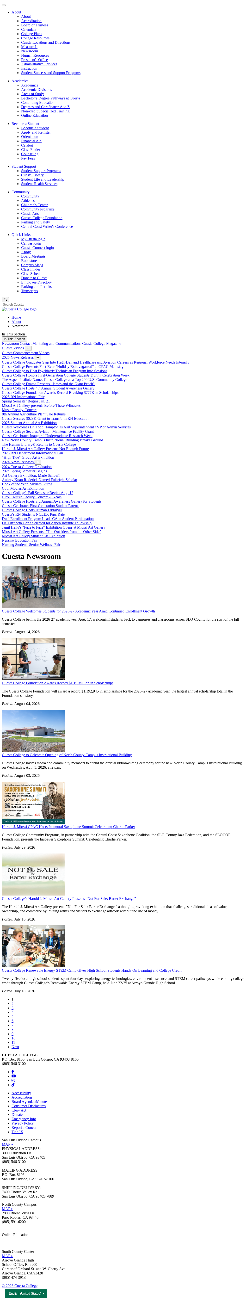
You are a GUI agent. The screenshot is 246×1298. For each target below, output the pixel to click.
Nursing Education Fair (19, 540)
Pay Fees (28, 158)
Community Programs (38, 209)
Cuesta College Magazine (101, 343)
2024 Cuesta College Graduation (27, 467)
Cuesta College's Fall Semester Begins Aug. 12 (37, 493)
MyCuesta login (33, 239)
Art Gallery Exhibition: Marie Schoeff (31, 475)
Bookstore (29, 261)
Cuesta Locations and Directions (45, 42)
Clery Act (19, 1110)
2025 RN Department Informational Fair (32, 453)
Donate (17, 1115)
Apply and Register (36, 132)
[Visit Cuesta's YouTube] (14, 1076)
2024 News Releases (18, 462)
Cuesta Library (32, 175)
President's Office (34, 60)
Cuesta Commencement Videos (25, 353)
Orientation (29, 137)
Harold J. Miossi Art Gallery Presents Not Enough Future (45, 449)
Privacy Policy (23, 1123)
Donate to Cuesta (34, 278)
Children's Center (34, 205)
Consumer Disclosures (29, 1106)
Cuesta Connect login (37, 248)
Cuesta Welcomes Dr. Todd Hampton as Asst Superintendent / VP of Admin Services (66, 427)
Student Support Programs (41, 171)
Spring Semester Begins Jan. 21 (26, 401)
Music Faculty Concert (19, 410)
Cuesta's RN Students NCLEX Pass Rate (33, 514)
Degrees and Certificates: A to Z (45, 107)
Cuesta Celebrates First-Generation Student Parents (40, 506)
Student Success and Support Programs (50, 73)
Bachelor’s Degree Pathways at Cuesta (50, 98)
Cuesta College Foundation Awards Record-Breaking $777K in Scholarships (60, 392)
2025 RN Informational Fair (23, 397)
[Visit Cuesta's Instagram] (13, 1080)
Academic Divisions (36, 89)
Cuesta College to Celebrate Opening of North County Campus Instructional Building (67, 755)
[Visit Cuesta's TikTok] (13, 1085)
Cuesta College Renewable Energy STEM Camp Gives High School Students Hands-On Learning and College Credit (91, 970)
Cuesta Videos (13, 348)
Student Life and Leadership (42, 179)
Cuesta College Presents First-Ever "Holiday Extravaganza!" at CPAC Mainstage (63, 367)
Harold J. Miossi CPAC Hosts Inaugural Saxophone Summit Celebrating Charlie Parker (68, 827)
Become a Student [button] (25, 124)
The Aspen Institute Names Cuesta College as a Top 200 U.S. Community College (64, 379)
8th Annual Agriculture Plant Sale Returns (34, 414)
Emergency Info (24, 1119)
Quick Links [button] (21, 235)
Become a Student (35, 128)
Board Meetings (33, 256)
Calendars (28, 29)
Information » (12, 1239)
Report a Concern (25, 1127)
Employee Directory (36, 282)
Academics (29, 85)
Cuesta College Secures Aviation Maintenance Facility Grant (48, 431)
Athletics (28, 200)
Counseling (29, 154)
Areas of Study (32, 94)
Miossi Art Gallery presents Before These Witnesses (41, 405)
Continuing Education (38, 102)
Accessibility (21, 1093)
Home (16, 317)
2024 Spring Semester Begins (24, 471)
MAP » (7, 1144)
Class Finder (30, 150)
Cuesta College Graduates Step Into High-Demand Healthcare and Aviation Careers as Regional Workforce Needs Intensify (95, 362)
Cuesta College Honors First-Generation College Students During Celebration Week (65, 375)
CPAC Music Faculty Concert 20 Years (32, 497)
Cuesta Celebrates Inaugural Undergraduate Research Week (47, 436)
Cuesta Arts (30, 213)
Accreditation (31, 21)
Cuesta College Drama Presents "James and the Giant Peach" (48, 384)
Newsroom (29, 51)
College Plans (31, 34)
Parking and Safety (35, 222)
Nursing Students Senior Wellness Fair (31, 545)
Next (15, 1047)
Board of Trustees (34, 25)
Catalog (27, 145)
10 (13, 1038)
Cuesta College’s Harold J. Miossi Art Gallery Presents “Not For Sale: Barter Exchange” (69, 898)
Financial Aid (31, 141)
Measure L (29, 47)
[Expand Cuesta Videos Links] (28, 348)
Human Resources (35, 55)
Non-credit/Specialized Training (45, 111)
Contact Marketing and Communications (51, 343)
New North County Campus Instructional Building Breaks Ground (52, 440)
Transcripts (29, 291)
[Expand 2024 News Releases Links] (38, 462)
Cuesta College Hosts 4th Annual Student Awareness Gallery (48, 388)
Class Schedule (32, 274)
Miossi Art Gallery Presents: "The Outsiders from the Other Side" (51, 532)
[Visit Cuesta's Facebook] (13, 1072)
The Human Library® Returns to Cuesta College (39, 444)
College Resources (35, 38)
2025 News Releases (18, 357)
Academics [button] (20, 81)
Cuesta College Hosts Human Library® (32, 510)
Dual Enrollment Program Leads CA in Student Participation (48, 519)
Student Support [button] (24, 166)
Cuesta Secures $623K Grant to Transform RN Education (45, 418)
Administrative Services (39, 64)
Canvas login (31, 243)
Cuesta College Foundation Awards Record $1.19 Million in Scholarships (57, 683)
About (26, 16)
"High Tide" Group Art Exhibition (28, 457)
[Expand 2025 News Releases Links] (38, 357)
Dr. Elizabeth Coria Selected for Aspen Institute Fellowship (47, 523)
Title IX (17, 1132)
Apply (26, 252)
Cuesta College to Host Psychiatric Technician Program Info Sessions (54, 371)
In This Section (14, 339)
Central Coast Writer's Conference (47, 226)
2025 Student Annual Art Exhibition (29, 423)
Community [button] (21, 192)
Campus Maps (32, 265)
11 (13, 1042)
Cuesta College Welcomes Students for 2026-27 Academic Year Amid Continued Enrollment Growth (78, 611)
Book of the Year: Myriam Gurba (27, 484)
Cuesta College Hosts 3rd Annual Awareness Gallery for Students (51, 501)
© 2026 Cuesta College (19, 1286)
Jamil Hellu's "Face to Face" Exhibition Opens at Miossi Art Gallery (53, 527)
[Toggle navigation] (4, 5)
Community (30, 196)
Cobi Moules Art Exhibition (23, 488)
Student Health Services (39, 184)
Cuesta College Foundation (41, 218)
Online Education (34, 115)
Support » (9, 1243)
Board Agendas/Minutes (30, 1102)
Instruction (29, 68)
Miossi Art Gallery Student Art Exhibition (33, 536)
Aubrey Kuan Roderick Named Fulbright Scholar (39, 480)
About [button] (16, 12)
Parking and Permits (36, 286)
